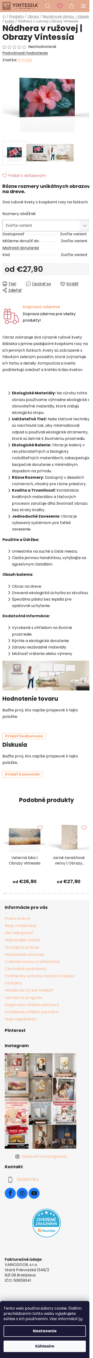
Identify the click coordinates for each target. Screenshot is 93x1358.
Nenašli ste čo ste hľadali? (29, 990)
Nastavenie (45, 1331)
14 (82, 893)
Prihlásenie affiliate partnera (31, 1012)
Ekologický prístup (22, 947)
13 (77, 893)
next (88, 835)
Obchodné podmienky (26, 969)
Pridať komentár (22, 774)
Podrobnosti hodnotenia (25, 53)
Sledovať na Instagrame (44, 1156)
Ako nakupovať (19, 933)
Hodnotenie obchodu (24, 954)
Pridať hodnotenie (24, 736)
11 (65, 893)
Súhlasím (44, 1346)
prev (5, 835)
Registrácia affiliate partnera (32, 1005)
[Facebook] (10, 1193)
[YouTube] (34, 1193)
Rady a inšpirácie (20, 925)
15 (88, 893)
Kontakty (13, 983)
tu (80, 1319)
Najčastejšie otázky (23, 940)
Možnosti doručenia (20, 248)
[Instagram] (22, 1193)
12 (71, 893)
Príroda (25, 60)
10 (60, 893)
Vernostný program (23, 997)
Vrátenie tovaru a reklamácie (32, 961)
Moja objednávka (20, 1019)
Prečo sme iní (17, 918)
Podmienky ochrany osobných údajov (40, 976)
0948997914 (28, 1179)
